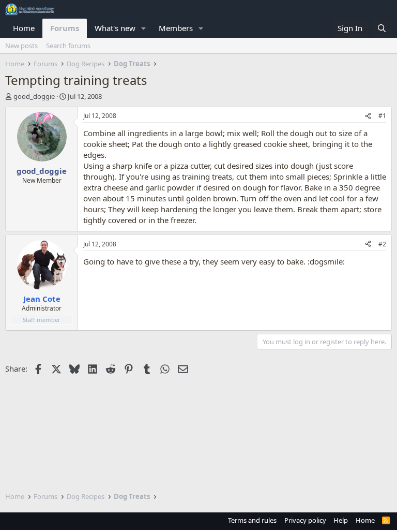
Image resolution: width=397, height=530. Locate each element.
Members (176, 28)
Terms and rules (252, 520)
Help (340, 520)
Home (24, 28)
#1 (382, 115)
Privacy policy (305, 520)
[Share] (368, 116)
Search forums (68, 45)
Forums (64, 28)
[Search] (382, 28)
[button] (143, 28)
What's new (115, 28)
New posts (21, 45)
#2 (382, 244)
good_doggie (34, 96)
